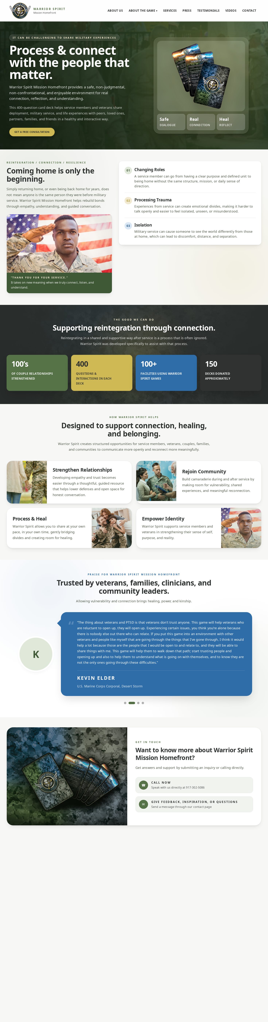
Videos (230, 11)
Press (186, 11)
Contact (249, 11)
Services (170, 11)
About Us (115, 11)
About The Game (143, 11)
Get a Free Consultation (32, 132)
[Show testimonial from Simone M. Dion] (125, 703)
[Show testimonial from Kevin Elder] (132, 703)
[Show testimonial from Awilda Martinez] (138, 703)
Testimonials (208, 11)
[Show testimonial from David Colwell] (143, 703)
